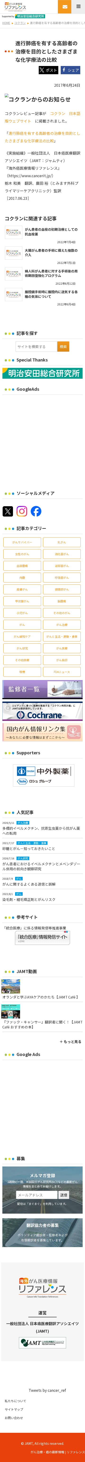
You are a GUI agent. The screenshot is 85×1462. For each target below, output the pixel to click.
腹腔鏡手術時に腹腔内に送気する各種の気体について (51, 294)
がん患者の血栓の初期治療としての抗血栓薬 (51, 231)
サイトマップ (14, 1409)
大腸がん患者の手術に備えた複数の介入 (51, 252)
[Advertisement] (42, 439)
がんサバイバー (22, 542)
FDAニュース (62, 672)
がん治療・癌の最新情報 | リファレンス (57, 1452)
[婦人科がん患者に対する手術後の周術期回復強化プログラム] (13, 273)
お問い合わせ (14, 1418)
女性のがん (22, 554)
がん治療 (62, 625)
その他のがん (61, 613)
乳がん (62, 542)
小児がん (22, 613)
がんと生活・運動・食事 (61, 636)
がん (22, 625)
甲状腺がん (22, 601)
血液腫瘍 (22, 566)
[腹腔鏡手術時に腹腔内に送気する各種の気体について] (13, 294)
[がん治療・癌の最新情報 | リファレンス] (15, 6)
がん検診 (62, 660)
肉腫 (22, 577)
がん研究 (22, 648)
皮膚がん (22, 589)
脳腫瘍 (62, 601)
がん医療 (62, 648)
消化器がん (62, 554)
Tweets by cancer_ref (47, 1390)
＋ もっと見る (70, 1041)
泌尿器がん (62, 566)
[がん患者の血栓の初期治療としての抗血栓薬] (13, 232)
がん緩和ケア (22, 636)
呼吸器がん (62, 577)
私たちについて (15, 1401)
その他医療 (22, 660)
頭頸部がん (62, 589)
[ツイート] (48, 70)
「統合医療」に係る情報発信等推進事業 (34, 927)
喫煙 (22, 672)
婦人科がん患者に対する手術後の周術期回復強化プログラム (51, 273)
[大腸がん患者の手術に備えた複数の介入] (13, 253)
